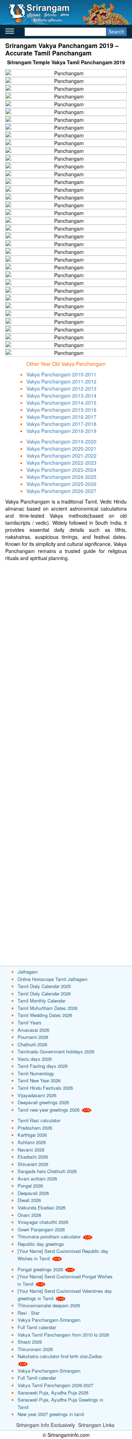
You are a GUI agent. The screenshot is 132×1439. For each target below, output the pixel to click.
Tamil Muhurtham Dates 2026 (47, 1008)
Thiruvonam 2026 (35, 1349)
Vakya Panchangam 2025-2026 (61, 483)
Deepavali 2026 (33, 1193)
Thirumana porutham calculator (49, 1236)
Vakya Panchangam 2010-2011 (61, 374)
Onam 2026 (29, 1215)
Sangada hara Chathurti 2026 (47, 1171)
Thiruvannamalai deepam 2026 (49, 1305)
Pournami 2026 (33, 1037)
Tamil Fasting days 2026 (43, 1066)
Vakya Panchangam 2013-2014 (61, 395)
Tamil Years (30, 1022)
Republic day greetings (41, 1244)
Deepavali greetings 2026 (43, 1102)
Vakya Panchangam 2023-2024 (61, 469)
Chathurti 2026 (32, 1044)
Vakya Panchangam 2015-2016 (61, 409)
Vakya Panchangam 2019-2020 (61, 441)
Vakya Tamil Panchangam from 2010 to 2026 (63, 1334)
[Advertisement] (66, 631)
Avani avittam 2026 (37, 1178)
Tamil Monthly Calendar (41, 1000)
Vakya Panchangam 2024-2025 (61, 476)
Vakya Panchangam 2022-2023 (61, 462)
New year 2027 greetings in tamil (51, 1414)
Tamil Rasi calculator (39, 1120)
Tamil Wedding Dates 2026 (45, 1015)
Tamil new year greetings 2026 (49, 1109)
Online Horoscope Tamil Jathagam (53, 979)
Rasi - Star (28, 1312)
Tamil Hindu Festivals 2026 (45, 1087)
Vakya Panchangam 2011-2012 (61, 381)
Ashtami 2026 (32, 1142)
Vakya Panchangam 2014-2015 (61, 402)
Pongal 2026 (30, 1185)
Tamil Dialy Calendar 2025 (44, 986)
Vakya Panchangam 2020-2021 (61, 448)
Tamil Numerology (36, 1073)
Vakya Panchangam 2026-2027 (61, 490)
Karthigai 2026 (32, 1134)
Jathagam (28, 971)
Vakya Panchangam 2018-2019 (61, 430)
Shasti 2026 (30, 1341)
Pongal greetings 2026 (40, 1269)
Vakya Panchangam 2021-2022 (61, 455)
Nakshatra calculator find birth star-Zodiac (60, 1356)
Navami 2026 (31, 1149)
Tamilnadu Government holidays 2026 (56, 1051)
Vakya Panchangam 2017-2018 (61, 423)
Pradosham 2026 (35, 1127)
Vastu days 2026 (35, 1059)
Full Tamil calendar (37, 1327)
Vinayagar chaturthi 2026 (43, 1222)
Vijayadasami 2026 (37, 1095)
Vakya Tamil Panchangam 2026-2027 (55, 1385)
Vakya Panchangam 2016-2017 (61, 416)
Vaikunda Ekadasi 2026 (41, 1207)
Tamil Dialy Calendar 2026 (44, 993)
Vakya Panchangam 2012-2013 (61, 388)
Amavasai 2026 (33, 1030)
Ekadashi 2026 (33, 1156)
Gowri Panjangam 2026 (41, 1229)
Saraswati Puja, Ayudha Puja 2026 (53, 1392)
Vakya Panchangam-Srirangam (49, 1319)
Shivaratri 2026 (33, 1164)
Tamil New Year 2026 (39, 1080)
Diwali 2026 (29, 1200)
